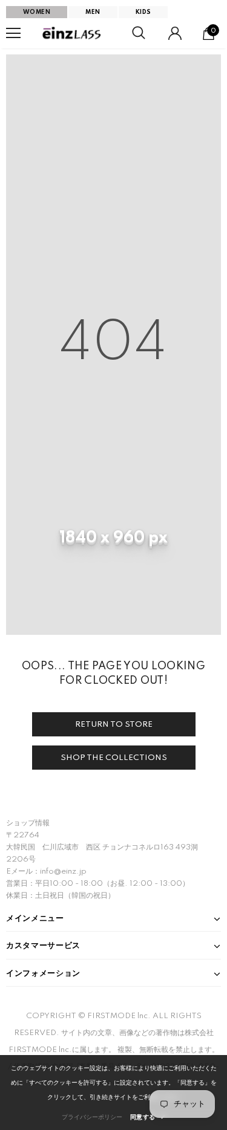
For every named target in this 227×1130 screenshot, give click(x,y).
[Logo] (72, 33)
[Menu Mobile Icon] (13, 33)
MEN (92, 12)
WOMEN (36, 12)
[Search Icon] (138, 33)
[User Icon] (175, 33)
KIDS (143, 12)
